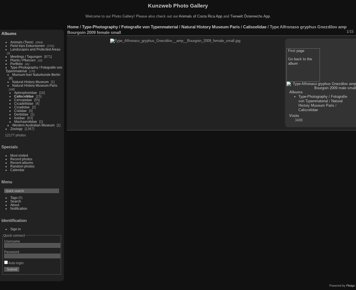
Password (11, 252)
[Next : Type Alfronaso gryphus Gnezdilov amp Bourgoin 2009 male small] (340, 31)
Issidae (19, 118)
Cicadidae (22, 107)
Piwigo (350, 285)
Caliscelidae (24, 96)
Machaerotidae (25, 121)
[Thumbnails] (326, 31)
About (14, 205)
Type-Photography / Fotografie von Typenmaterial (130, 26)
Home (73, 26)
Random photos (22, 166)
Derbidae (21, 114)
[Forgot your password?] (55, 270)
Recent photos (21, 159)
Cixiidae (20, 110)
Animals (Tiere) (21, 42)
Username (12, 241)
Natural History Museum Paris (34, 85)
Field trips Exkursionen (27, 46)
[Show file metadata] (304, 31)
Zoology (16, 129)
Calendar (17, 170)
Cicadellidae (23, 103)
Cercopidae (23, 100)
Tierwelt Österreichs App (250, 16)
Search (15, 201)
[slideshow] (297, 31)
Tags (14, 197)
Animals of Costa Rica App (200, 16)
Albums (8, 33)
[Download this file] (311, 31)
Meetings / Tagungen (26, 56)
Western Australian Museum (33, 125)
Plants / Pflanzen (23, 60)
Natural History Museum (30, 82)
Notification (18, 208)
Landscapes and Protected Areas (35, 49)
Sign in (15, 229)
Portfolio (16, 64)
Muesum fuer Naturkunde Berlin (36, 74)
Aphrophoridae (25, 92)
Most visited (19, 155)
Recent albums (21, 162)
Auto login (16, 263)
